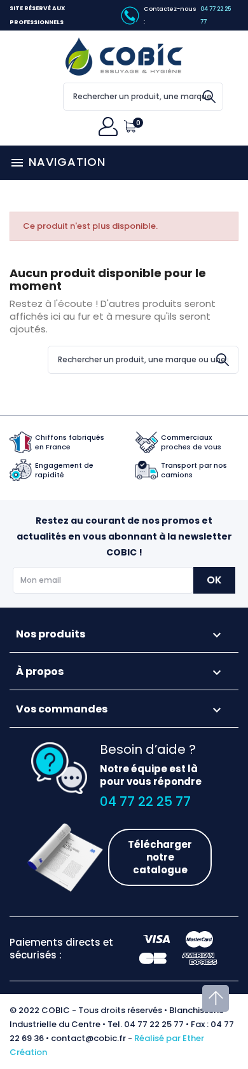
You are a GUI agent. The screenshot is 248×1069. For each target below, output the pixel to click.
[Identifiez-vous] (111, 126)
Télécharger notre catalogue (160, 857)
